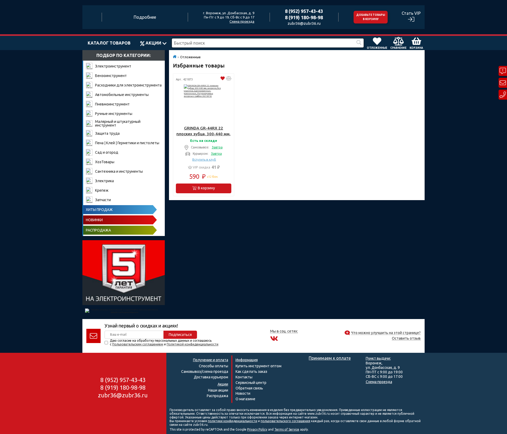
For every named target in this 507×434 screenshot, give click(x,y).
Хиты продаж (99, 210)
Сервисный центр (251, 382)
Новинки (94, 220)
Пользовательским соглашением (137, 344)
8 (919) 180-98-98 (304, 17)
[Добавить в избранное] (222, 79)
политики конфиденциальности (232, 421)
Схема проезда (241, 21)
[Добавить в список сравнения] (228, 79)
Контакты (244, 377)
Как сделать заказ (251, 371)
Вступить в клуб (204, 159)
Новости (243, 393)
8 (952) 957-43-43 (304, 11)
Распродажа (98, 230)
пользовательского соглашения (285, 421)
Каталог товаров (109, 43)
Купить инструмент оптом (258, 366)
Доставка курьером (211, 377)
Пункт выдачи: (378, 358)
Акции (153, 43)
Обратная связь (249, 388)
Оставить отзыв (406, 338)
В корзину (206, 188)
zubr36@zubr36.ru (304, 23)
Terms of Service (286, 429)
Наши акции (218, 390)
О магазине (245, 399)
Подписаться (180, 334)
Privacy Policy (257, 429)
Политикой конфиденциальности (192, 344)
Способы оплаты (213, 366)
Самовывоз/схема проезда (204, 371)
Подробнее (145, 17)
